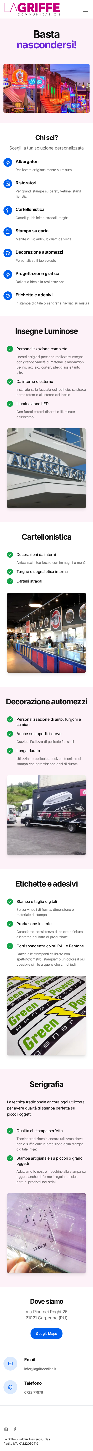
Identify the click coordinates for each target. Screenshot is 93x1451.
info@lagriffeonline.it (40, 1369)
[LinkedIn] (6, 1429)
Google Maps (46, 1333)
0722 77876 (33, 1392)
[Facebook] (14, 1429)
